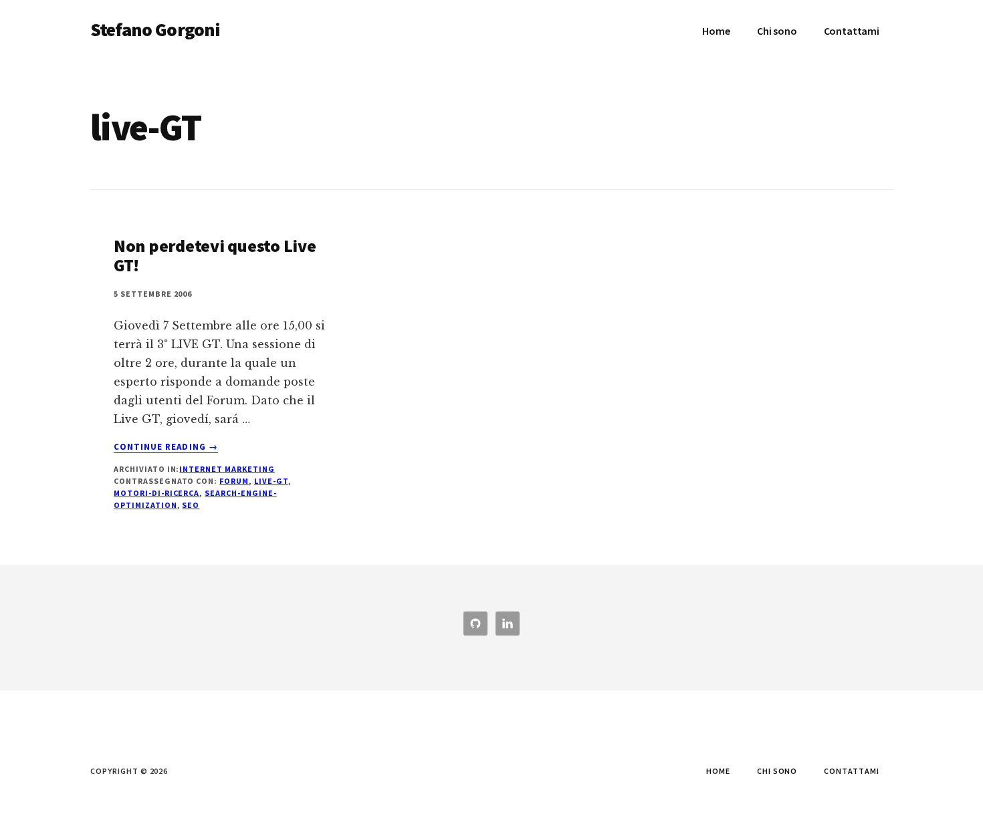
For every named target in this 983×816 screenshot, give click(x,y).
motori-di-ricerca (156, 493)
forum (234, 481)
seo (190, 505)
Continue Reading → (166, 447)
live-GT (271, 481)
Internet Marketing (226, 469)
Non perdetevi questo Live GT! (215, 255)
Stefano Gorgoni (155, 29)
